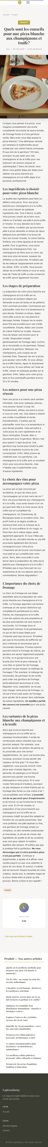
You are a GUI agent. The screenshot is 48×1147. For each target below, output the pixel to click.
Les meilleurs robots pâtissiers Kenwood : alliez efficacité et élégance (23, 1056)
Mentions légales (10, 1126)
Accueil (6, 15)
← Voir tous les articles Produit (17, 936)
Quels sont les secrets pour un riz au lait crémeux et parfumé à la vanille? (23, 998)
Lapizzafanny (11, 1090)
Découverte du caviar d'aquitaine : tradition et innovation (22, 1065)
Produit (14, 15)
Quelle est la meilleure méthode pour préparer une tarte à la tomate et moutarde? (23, 970)
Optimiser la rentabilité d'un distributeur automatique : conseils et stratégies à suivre (23, 1008)
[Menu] (28, 2)
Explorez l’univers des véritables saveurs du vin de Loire (21, 1018)
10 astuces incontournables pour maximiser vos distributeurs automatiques (21, 1046)
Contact (6, 1130)
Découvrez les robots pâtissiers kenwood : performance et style (20, 1036)
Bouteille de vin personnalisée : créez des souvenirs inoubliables (23, 1027)
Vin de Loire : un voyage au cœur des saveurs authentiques (23, 980)
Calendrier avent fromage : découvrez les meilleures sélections (23, 989)
